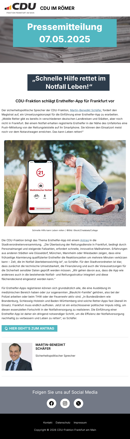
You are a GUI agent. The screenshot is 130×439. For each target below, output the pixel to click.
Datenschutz (63, 422)
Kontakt (47, 422)
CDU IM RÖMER (57, 8)
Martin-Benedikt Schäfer (50, 346)
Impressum (80, 422)
